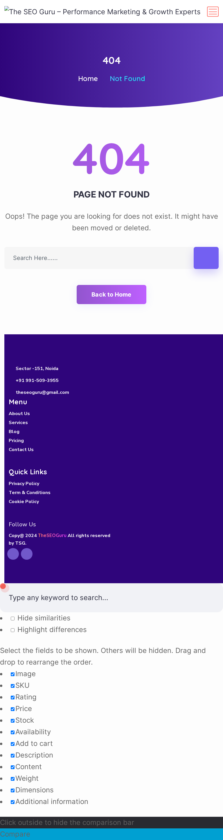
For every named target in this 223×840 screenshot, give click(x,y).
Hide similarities (43, 618)
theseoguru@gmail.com (42, 392)
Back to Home (111, 294)
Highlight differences (51, 629)
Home (88, 78)
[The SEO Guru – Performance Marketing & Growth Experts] (102, 11)
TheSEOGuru (52, 535)
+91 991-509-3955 (37, 380)
